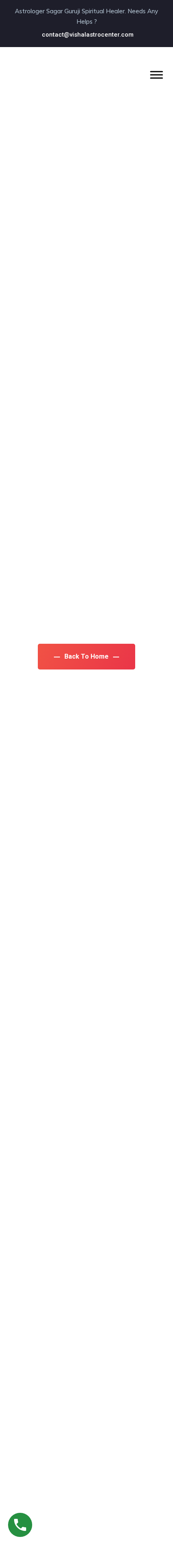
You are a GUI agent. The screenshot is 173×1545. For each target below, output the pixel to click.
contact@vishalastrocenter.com (88, 34)
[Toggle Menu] (156, 74)
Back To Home (86, 656)
